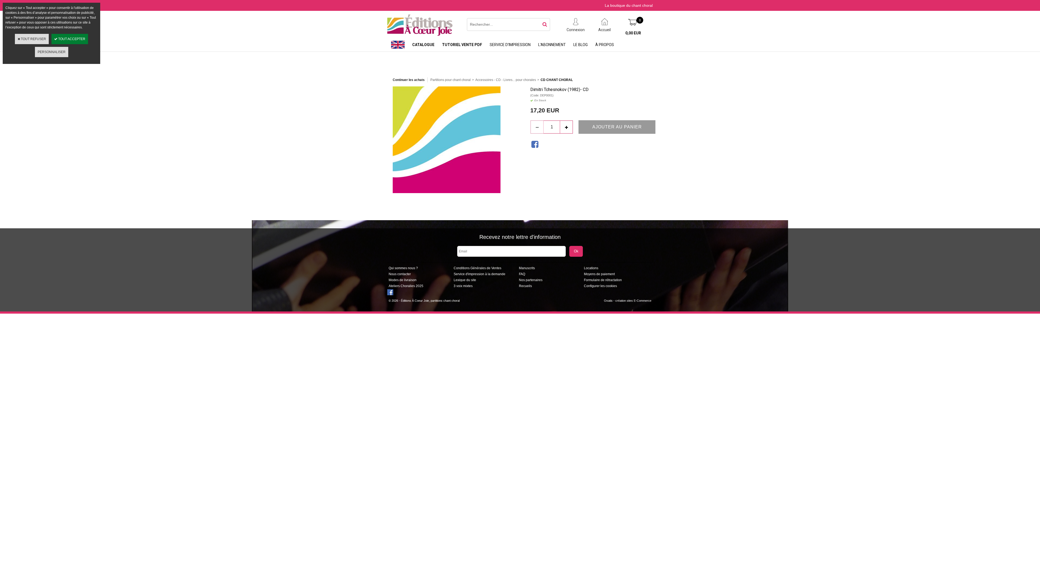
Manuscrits (527, 268)
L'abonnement (552, 45)
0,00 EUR (633, 33)
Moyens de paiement (599, 274)
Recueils (525, 286)
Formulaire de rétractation (603, 280)
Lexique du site (465, 280)
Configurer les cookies (600, 286)
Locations (591, 268)
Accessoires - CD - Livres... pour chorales (505, 80)
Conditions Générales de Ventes (477, 268)
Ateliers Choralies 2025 (406, 286)
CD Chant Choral (557, 80)
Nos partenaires (530, 280)
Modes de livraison (403, 280)
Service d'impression (510, 45)
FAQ (522, 274)
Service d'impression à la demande (479, 274)
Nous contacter (400, 274)
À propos (604, 45)
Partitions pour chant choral (450, 80)
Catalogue (423, 45)
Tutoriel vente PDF (462, 45)
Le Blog (580, 45)
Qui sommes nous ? (403, 268)
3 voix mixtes (463, 286)
